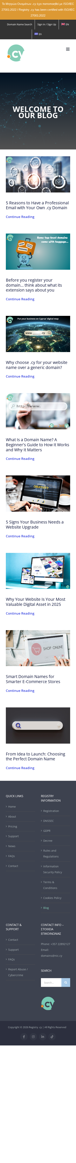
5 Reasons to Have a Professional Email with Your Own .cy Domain (37, 205)
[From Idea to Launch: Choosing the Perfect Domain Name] (38, 725)
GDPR (46, 831)
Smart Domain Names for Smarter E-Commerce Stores (33, 679)
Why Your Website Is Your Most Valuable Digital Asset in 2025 (35, 601)
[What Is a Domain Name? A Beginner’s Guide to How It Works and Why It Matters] (38, 411)
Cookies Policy (52, 898)
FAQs (11, 856)
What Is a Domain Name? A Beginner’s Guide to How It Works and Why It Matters (37, 444)
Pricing (12, 826)
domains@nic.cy (51, 955)
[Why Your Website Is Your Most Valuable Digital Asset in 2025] (38, 571)
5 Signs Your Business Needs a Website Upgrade (35, 524)
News (11, 846)
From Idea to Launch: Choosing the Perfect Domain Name (35, 756)
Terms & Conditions (50, 885)
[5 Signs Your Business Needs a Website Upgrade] (38, 493)
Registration (51, 811)
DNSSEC (48, 821)
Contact (13, 866)
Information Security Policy (52, 869)
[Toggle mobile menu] (68, 49)
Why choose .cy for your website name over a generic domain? (36, 364)
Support (13, 836)
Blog (46, 908)
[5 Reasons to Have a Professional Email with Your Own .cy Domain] (38, 174)
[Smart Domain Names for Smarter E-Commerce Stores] (38, 648)
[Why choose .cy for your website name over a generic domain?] (38, 334)
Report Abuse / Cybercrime (18, 972)
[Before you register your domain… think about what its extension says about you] (38, 252)
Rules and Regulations (51, 853)
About (12, 816)
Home (12, 806)
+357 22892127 (60, 944)
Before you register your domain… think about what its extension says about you (34, 285)
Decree (47, 840)
